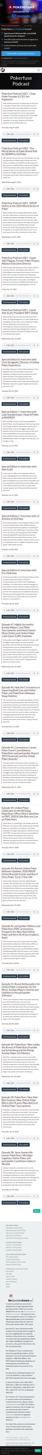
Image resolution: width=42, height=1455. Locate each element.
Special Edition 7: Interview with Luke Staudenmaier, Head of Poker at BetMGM (20, 414)
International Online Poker (16, 1254)
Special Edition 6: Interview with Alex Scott (19, 468)
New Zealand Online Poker (16, 1262)
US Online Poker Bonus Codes (17, 1238)
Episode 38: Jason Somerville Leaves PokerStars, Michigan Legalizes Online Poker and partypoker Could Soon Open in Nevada (19, 1158)
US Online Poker (12, 1225)
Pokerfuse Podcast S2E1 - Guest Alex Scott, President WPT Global (20, 311)
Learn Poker (10, 1276)
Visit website (23, 140)
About (8, 1284)
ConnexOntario (12, 1404)
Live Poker (10, 1271)
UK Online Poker (12, 1257)
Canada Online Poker (14, 1242)
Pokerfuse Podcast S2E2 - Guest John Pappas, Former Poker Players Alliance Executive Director (20, 260)
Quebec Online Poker (14, 1250)
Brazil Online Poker (13, 1259)
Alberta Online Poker (14, 1247)
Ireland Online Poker (13, 1264)
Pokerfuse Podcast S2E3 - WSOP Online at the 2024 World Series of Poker (20, 206)
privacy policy (24, 1437)
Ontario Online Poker (14, 1245)
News (8, 1287)
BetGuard (9, 1415)
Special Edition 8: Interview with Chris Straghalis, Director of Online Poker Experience (20, 362)
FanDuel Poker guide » (20, 58)
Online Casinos (11, 1279)
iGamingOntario (25, 1417)
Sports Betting (11, 1281)
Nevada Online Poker (14, 1235)
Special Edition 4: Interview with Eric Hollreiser (19, 571)
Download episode (9, 140)
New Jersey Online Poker (15, 1233)
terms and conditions (12, 1437)
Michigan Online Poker (14, 1228)
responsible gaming (12, 1439)
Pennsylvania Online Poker (16, 1230)
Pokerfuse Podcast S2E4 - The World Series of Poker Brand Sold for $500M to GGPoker (19, 151)
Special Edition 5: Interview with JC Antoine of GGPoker (21, 517)
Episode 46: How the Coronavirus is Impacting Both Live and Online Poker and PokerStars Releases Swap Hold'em (21, 691)
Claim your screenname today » (21, 53)
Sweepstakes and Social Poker (17, 1269)
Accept (38, 1450)
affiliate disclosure (24, 1439)
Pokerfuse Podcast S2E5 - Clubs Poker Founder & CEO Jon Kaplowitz (19, 96)
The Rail (9, 1274)
